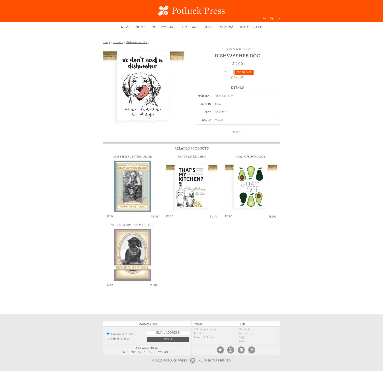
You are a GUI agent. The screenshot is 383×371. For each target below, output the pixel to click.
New (125, 27)
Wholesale (251, 27)
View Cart (237, 77)
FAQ (241, 337)
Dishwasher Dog (137, 42)
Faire (197, 333)
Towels (118, 42)
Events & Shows (204, 337)
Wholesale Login (205, 329)
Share (237, 132)
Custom (226, 27)
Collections (163, 27)
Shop (140, 27)
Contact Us (245, 333)
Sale (208, 27)
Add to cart (244, 72)
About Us (244, 329)
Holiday (189, 27)
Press (242, 341)
